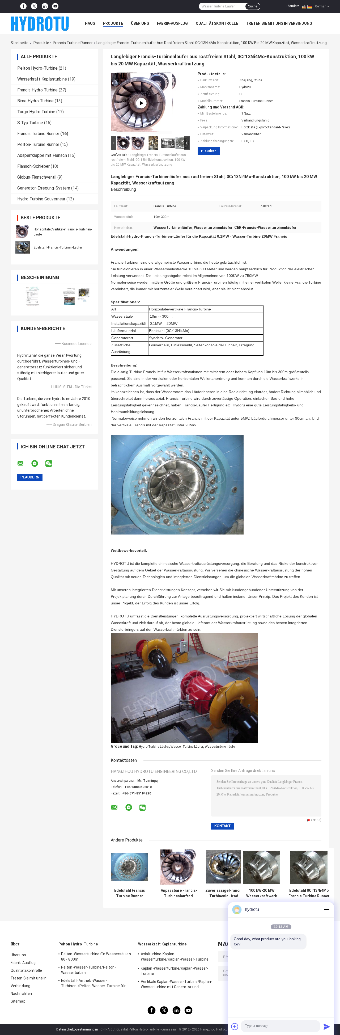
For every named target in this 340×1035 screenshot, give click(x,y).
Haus (90, 23)
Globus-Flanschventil (36, 177)
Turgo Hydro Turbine (36, 111)
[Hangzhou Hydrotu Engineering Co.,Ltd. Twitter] (34, 6)
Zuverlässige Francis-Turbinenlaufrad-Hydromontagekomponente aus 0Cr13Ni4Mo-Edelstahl (224, 893)
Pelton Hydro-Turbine (37, 68)
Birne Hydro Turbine (35, 100)
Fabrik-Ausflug (172, 23)
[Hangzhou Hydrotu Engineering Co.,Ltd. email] (24, 463)
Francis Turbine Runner (73, 43)
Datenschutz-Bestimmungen (77, 1029)
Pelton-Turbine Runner (38, 144)
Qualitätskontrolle (217, 23)
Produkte (113, 23)
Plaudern (293, 6)
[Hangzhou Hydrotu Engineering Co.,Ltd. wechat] (52, 463)
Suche (252, 6)
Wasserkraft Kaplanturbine (42, 79)
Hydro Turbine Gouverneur (41, 198)
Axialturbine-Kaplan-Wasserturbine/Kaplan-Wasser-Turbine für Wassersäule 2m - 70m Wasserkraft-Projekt (176, 957)
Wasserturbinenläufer (220, 746)
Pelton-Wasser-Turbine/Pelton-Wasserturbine (88, 970)
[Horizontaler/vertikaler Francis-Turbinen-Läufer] (22, 231)
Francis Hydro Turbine (37, 89)
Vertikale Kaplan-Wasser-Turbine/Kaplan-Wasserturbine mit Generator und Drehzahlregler (176, 985)
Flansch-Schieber (33, 166)
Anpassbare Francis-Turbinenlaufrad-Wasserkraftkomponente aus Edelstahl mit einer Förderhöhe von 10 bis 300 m (179, 893)
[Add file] (235, 1026)
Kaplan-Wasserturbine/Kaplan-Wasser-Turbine (175, 971)
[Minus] (327, 909)
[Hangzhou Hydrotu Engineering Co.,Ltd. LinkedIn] (45, 6)
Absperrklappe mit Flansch (42, 155)
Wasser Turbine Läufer (187, 746)
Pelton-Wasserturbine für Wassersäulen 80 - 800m (96, 956)
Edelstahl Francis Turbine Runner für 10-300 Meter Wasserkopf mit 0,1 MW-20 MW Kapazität (129, 893)
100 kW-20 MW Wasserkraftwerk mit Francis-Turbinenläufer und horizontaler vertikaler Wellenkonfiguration (261, 893)
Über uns (140, 23)
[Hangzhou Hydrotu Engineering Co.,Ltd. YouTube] (55, 6)
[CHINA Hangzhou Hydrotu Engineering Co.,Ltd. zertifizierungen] (32, 296)
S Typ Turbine (30, 122)
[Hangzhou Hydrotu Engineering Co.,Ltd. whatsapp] (38, 463)
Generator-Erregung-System (43, 188)
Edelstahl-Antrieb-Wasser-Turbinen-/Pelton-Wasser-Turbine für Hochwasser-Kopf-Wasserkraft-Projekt (95, 984)
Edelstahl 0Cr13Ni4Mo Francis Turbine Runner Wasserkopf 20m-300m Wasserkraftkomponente (309, 893)
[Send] (326, 1026)
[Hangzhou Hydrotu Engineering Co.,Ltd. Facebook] (23, 6)
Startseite (19, 43)
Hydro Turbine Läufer (154, 746)
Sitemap (18, 1001)
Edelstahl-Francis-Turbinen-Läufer (58, 247)
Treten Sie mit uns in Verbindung (279, 23)
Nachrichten (21, 993)
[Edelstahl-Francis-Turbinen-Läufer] (22, 247)
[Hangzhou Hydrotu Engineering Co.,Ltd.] (40, 23)
